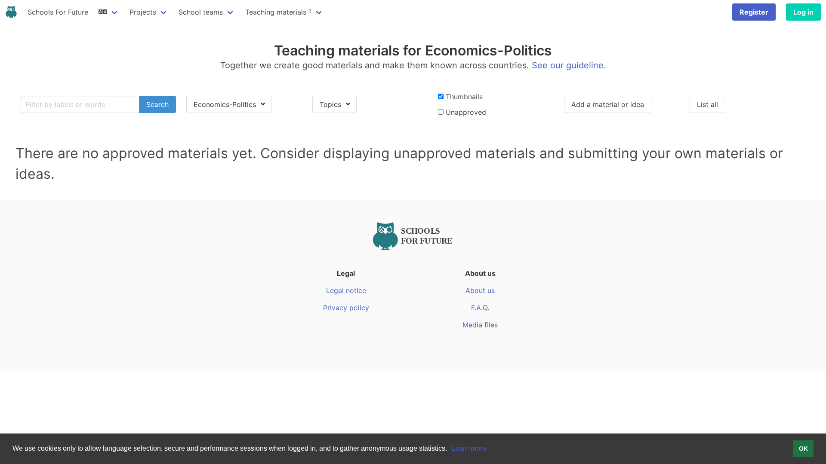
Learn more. (469, 448)
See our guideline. (569, 65)
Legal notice (346, 290)
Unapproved (465, 112)
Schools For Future (58, 12)
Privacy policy (346, 307)
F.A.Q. (480, 307)
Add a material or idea (607, 104)
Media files (480, 325)
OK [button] (803, 448)
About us (480, 290)
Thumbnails (463, 96)
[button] (450, 449)
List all (707, 104)
